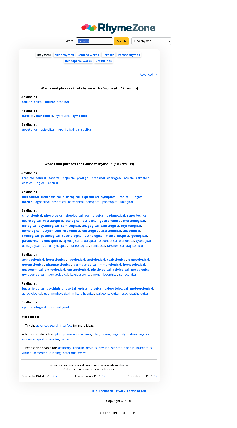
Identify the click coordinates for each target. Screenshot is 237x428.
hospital (54, 178)
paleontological (116, 288)
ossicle (129, 178)
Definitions (103, 61)
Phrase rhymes (129, 55)
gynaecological (33, 274)
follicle (50, 102)
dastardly (64, 348)
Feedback (106, 391)
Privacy (119, 391)
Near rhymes (64, 55)
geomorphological (57, 293)
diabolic (129, 348)
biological (29, 226)
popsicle (69, 178)
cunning (55, 353)
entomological (78, 270)
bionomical (126, 241)
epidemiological (34, 307)
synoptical (108, 197)
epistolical (47, 129)
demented (40, 353)
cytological (143, 241)
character (52, 339)
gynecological (138, 260)
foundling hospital (54, 246)
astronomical (111, 231)
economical (71, 231)
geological (139, 236)
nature (132, 334)
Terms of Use (137, 391)
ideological (77, 260)
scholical (63, 102)
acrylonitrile (52, 231)
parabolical (84, 129)
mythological (131, 226)
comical (28, 183)
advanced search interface (54, 325)
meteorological (141, 288)
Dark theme (129, 412)
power (105, 334)
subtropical (71, 197)
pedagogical (115, 215)
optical (53, 183)
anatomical (131, 231)
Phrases (108, 55)
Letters (55, 376)
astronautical (108, 241)
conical (41, 178)
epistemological (90, 288)
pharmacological (58, 265)
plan (96, 334)
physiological (101, 270)
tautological (110, 226)
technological (72, 236)
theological (74, 215)
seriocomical (127, 274)
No (103, 376)
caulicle (27, 102)
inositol (27, 202)
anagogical (90, 226)
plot (58, 334)
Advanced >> (148, 74)
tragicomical (134, 246)
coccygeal (114, 178)
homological (31, 231)
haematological (57, 274)
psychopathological (134, 293)
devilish (104, 348)
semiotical (98, 246)
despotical (59, 202)
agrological (71, 241)
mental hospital (117, 236)
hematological (134, 265)
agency (144, 334)
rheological (30, 236)
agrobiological (32, 293)
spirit (40, 339)
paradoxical (30, 241)
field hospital (51, 197)
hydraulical (62, 116)
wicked (26, 353)
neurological (31, 221)
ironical (124, 197)
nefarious (69, 353)
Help (94, 391)
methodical (30, 197)
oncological (90, 231)
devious (91, 348)
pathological (50, 236)
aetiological (96, 260)
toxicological (116, 260)
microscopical (53, 221)
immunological (110, 265)
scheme (86, 334)
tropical (28, 178)
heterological (56, 260)
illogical (137, 197)
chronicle (142, 178)
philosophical (51, 241)
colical (38, 102)
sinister (116, 348)
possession (71, 334)
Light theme (109, 412)
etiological (121, 270)
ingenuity (119, 334)
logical (41, 183)
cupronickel (90, 197)
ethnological (93, 236)
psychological (49, 226)
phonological (54, 215)
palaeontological (107, 293)
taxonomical (115, 246)
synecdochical (137, 215)
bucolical (28, 116)
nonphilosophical (105, 274)
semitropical (70, 226)
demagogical (31, 246)
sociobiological (58, 307)
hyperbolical (65, 129)
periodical (90, 221)
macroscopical (79, 246)
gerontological (33, 265)
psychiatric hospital (61, 288)
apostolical (30, 129)
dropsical (98, 178)
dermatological (85, 265)
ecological (73, 221)
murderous (144, 348)
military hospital (83, 293)
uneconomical (32, 270)
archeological (55, 270)
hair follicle (44, 116)
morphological (134, 221)
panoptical (93, 202)
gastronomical (110, 221)
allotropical (88, 241)
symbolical (80, 116)
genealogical (140, 270)
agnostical (42, 202)
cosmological (94, 215)
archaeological (33, 260)
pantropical (110, 202)
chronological (32, 215)
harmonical (76, 202)
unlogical (126, 202)
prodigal (83, 178)
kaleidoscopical (80, 274)
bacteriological (33, 288)
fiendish (78, 348)
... (65, 339)
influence (28, 339)
